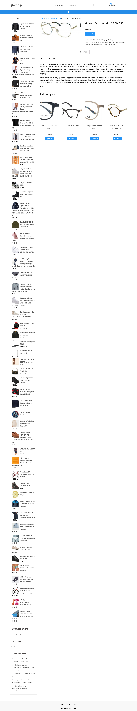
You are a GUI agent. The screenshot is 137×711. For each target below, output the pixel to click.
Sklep (74, 704)
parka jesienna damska (94, 45)
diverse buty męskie (97, 42)
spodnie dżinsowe (109, 45)
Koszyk (68, 704)
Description (84, 52)
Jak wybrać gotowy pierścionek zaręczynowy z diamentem (20, 688)
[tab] (84, 52)
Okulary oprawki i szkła (53, 18)
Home (42, 18)
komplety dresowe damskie (115, 42)
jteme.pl (17, 5)
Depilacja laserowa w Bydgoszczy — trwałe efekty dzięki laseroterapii (23, 667)
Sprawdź (90, 34)
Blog (62, 704)
